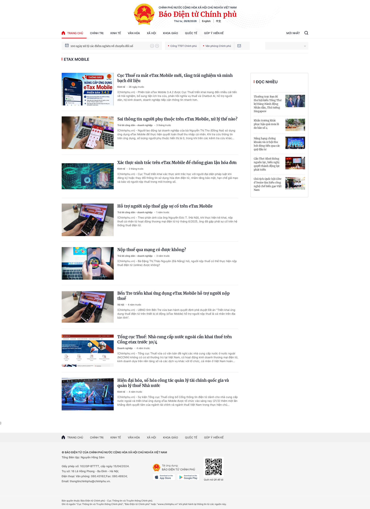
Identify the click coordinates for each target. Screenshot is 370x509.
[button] (152, 46)
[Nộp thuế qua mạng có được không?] (88, 263)
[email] (239, 46)
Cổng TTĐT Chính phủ (183, 45)
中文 (218, 21)
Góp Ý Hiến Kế (214, 33)
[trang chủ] (156, 467)
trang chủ (75, 33)
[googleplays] (188, 477)
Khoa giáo (170, 33)
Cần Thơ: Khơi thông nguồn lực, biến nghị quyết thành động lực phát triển (267, 164)
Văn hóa (134, 33)
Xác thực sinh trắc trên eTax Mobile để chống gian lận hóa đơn (177, 162)
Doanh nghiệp (125, 348)
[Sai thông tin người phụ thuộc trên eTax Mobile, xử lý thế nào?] (88, 132)
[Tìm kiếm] (306, 33)
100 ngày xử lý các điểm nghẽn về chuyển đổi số (102, 45)
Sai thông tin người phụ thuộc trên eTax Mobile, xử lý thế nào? (177, 119)
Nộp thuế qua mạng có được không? (151, 249)
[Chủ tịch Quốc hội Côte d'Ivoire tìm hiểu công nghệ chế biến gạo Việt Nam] (295, 183)
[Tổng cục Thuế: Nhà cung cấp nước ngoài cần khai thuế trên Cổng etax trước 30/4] (88, 350)
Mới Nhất (293, 33)
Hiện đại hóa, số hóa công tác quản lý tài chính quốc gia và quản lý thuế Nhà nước (173, 383)
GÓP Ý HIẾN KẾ (214, 437)
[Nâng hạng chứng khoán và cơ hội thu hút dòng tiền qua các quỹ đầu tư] (295, 143)
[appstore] (164, 477)
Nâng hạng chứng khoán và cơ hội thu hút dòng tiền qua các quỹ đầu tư (267, 144)
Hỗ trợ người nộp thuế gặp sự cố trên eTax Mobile (165, 206)
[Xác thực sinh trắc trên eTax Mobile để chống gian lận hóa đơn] (88, 176)
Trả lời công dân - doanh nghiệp (135, 125)
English (206, 21)
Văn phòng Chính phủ (218, 45)
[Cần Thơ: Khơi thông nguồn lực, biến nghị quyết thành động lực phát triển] (295, 163)
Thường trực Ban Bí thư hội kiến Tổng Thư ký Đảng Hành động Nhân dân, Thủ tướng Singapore (267, 104)
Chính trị (96, 33)
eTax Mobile (76, 59)
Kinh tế (115, 33)
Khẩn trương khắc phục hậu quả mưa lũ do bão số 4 (266, 124)
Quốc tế (191, 33)
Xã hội (151, 33)
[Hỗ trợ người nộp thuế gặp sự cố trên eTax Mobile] (88, 220)
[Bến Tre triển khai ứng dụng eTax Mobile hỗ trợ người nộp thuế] (88, 307)
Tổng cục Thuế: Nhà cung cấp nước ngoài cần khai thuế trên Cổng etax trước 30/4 (174, 339)
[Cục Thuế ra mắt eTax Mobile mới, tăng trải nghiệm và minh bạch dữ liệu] (88, 89)
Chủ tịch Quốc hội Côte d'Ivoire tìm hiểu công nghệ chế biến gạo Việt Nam (268, 184)
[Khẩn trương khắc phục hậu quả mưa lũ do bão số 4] (295, 125)
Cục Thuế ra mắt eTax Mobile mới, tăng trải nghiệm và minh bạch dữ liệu (175, 78)
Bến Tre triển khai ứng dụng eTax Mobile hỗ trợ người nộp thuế (173, 296)
